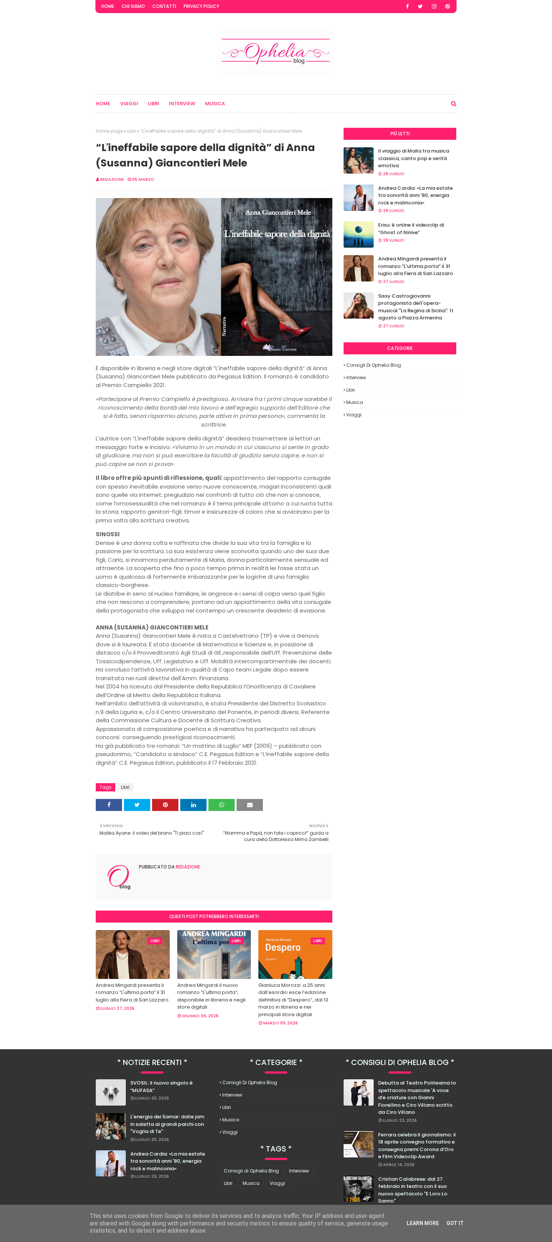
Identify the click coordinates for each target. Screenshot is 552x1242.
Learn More (423, 1223)
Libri (131, 131)
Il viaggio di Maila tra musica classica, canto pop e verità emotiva (413, 158)
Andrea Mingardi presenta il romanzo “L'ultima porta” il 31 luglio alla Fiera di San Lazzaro (132, 992)
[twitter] (420, 6)
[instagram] (434, 6)
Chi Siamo (133, 6)
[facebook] (407, 6)
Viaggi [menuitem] (129, 103)
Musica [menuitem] (215, 103)
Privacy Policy (201, 6)
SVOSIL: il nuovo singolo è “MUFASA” (161, 1086)
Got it (455, 1223)
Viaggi (354, 414)
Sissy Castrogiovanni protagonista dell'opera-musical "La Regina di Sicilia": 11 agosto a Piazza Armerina (415, 307)
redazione (112, 179)
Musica (354, 402)
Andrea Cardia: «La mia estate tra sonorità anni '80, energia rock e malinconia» (415, 195)
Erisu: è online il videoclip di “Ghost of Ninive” (411, 228)
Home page (109, 131)
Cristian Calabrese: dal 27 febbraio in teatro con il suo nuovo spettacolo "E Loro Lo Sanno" (412, 1190)
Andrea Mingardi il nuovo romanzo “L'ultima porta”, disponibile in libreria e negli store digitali (211, 996)
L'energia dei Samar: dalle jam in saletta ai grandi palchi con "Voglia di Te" (167, 1124)
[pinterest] (447, 6)
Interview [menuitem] (182, 103)
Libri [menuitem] (153, 103)
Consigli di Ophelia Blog (373, 365)
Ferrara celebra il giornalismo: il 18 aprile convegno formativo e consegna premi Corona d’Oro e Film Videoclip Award (417, 1145)
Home (107, 6)
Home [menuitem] (103, 103)
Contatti (164, 6)
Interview (356, 377)
